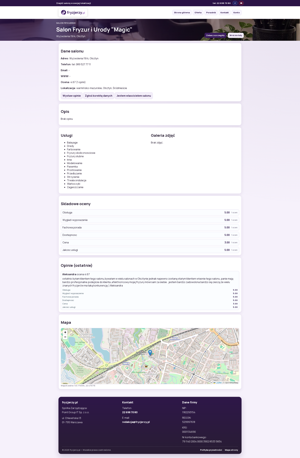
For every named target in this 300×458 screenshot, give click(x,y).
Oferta (198, 12)
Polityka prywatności (211, 449)
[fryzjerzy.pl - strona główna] (72, 12)
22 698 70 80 (130, 412)
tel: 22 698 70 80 (222, 3)
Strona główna (182, 12)
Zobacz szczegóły (215, 35)
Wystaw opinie (72, 95)
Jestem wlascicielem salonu (134, 95)
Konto (236, 12)
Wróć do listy (236, 35)
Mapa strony (231, 449)
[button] (150, 353)
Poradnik (211, 12)
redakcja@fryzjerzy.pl (136, 422)
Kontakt (224, 12)
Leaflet (218, 382)
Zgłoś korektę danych (98, 95)
